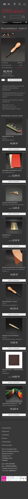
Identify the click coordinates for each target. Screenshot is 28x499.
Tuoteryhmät (16, 22)
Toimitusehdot (7, 445)
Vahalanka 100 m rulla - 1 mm (11, 403)
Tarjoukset (5, 431)
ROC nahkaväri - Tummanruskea (12, 369)
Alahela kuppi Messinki (9, 202)
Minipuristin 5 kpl (8, 136)
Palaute (4, 438)
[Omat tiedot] (19, 4)
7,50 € (19, 67)
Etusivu (4, 22)
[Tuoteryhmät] (4, 17)
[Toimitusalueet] (14, 4)
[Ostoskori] (24, 4)
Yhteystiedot (6, 442)
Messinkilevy (6, 235)
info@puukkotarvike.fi (9, 468)
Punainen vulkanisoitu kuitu (11, 170)
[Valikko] (26, 22)
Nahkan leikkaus (16, 30)
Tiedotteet (5, 435)
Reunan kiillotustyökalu (10, 335)
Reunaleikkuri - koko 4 (9, 301)
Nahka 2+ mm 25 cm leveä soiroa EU (13, 267)
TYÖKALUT (8, 30)
